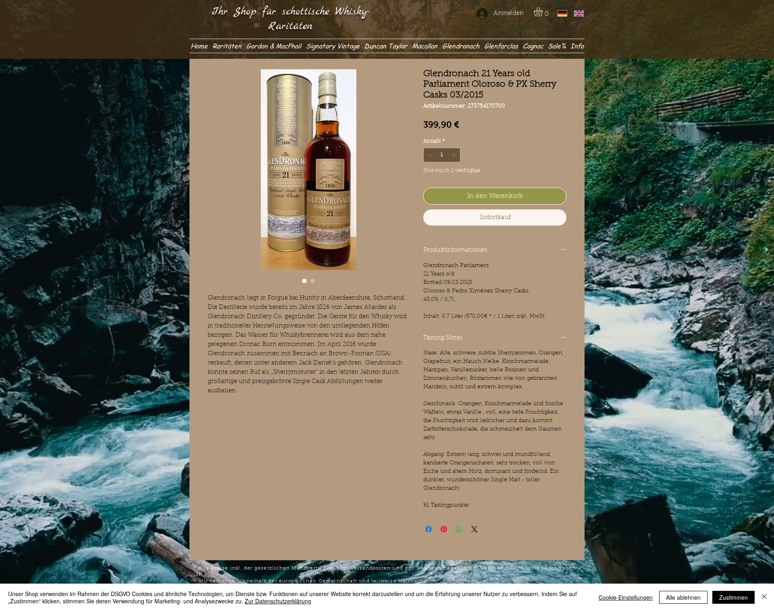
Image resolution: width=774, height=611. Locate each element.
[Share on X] (474, 529)
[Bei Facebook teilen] (428, 529)
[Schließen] (764, 597)
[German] (560, 13)
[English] (576, 13)
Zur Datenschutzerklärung (278, 601)
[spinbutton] (442, 155)
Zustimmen (733, 597)
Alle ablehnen (683, 597)
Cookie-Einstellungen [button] (626, 597)
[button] (543, 11)
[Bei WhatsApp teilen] (459, 529)
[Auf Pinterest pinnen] (444, 529)
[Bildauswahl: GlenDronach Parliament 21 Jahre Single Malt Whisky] (304, 281)
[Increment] (455, 155)
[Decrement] (429, 155)
